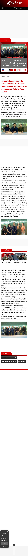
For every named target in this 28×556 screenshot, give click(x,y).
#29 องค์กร (21, 361)
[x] (16, 8)
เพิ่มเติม (5, 540)
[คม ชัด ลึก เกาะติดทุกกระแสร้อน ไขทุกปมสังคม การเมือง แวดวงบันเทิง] (14, 3)
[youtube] (19, 8)
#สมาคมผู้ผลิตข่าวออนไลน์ (9, 361)
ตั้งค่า (4, 546)
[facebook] (14, 8)
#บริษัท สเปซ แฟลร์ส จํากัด (9, 358)
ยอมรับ (4, 543)
